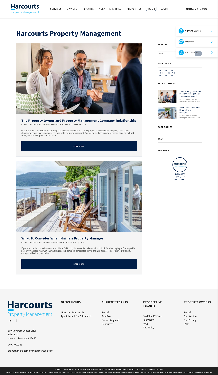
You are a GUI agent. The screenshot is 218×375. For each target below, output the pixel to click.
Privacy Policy (141, 369)
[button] (160, 73)
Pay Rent (107, 316)
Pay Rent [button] (189, 41)
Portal (105, 312)
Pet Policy (148, 327)
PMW (124, 369)
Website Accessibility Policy (203, 372)
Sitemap (131, 369)
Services (56, 9)
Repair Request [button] (193, 52)
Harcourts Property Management (69, 34)
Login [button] (164, 9)
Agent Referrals (110, 9)
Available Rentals (152, 316)
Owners (72, 9)
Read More (78, 146)
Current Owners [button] (193, 30)
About (151, 9)
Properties (134, 9)
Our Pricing (190, 320)
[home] (25, 8)
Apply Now (148, 320)
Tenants (88, 9)
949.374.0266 (196, 8)
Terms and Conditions (156, 369)
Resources (107, 324)
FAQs (145, 324)
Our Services (190, 316)
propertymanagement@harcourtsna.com (30, 351)
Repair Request (110, 320)
